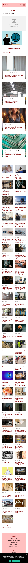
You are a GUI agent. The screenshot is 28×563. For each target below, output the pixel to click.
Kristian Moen (15, 98)
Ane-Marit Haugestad (16, 124)
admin (12, 13)
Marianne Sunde (15, 150)
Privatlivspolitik (16, 561)
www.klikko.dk (15, 546)
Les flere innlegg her (14, 48)
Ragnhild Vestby (15, 72)
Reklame (14, 552)
